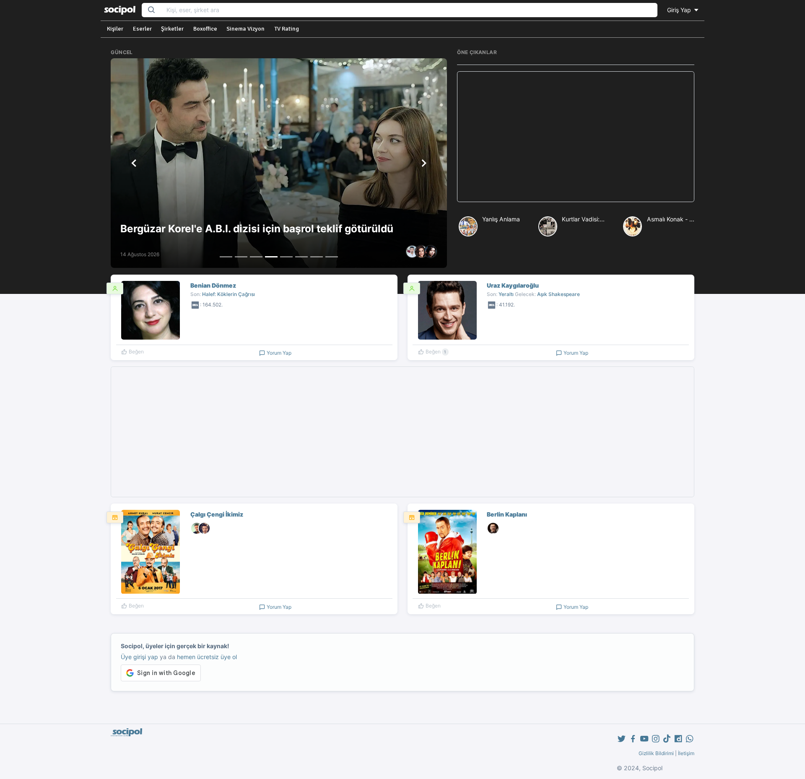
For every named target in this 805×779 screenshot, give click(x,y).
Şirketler (172, 28)
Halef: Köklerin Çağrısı (228, 294)
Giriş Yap (680, 9)
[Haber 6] (301, 257)
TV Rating (286, 28)
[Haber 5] (286, 257)
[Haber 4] (271, 257)
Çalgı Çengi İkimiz (216, 514)
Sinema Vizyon (245, 28)
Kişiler (115, 28)
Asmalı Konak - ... (670, 219)
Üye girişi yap (139, 656)
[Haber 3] (256, 257)
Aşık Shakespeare (558, 294)
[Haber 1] (226, 257)
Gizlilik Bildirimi (656, 753)
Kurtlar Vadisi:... (583, 219)
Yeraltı (506, 294)
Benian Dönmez (213, 285)
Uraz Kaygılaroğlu (513, 285)
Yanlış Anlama (501, 219)
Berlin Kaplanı (507, 514)
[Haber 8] (331, 257)
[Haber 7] (316, 257)
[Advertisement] (575, 136)
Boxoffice (205, 28)
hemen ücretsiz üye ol (207, 656)
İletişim (686, 753)
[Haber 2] (241, 257)
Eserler (142, 28)
